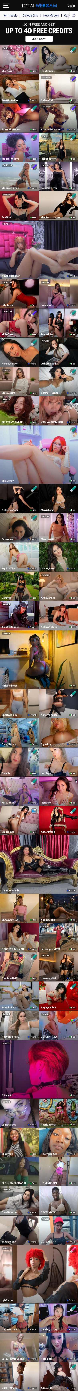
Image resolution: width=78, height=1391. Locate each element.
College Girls (30, 15)
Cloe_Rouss (9, 744)
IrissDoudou (48, 71)
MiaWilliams (47, 510)
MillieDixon (8, 334)
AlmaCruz (46, 1388)
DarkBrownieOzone (13, 1359)
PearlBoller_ (48, 1124)
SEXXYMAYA (48, 1212)
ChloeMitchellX (10, 890)
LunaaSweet (9, 1124)
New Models (51, 15)
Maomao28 (47, 539)
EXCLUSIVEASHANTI (14, 1183)
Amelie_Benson (11, 276)
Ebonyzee (7, 1154)
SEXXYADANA (10, 919)
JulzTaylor (47, 773)
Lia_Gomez (8, 832)
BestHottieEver (11, 100)
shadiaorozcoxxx (50, 217)
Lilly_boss (7, 305)
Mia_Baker (8, 71)
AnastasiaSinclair (50, 129)
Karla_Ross (8, 802)
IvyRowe (46, 802)
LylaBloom (7, 1300)
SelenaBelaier (49, 627)
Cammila (6, 597)
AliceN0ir (7, 1095)
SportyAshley (9, 715)
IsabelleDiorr (48, 158)
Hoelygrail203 (49, 1154)
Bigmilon (46, 744)
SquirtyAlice (9, 568)
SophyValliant (48, 1007)
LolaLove (46, 305)
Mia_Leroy (8, 480)
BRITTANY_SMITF (12, 422)
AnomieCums (10, 1329)
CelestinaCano (10, 510)
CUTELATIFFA (49, 1036)
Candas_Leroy (49, 1329)
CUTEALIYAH (48, 1241)
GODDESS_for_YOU (13, 949)
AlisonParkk (48, 832)
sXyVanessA (9, 1241)
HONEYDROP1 (49, 1183)
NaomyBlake (48, 919)
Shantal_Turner (49, 393)
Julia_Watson (48, 363)
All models (10, 15)
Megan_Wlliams (10, 158)
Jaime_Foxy (47, 568)
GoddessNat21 (10, 978)
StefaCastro (8, 393)
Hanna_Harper (10, 363)
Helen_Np (46, 1359)
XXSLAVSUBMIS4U (52, 422)
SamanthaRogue (11, 129)
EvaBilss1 (7, 217)
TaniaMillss (47, 334)
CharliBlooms (9, 1212)
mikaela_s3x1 (48, 978)
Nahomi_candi (49, 715)
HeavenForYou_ (11, 1036)
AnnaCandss (48, 597)
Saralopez (7, 539)
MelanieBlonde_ (11, 188)
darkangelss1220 (50, 949)
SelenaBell (47, 100)
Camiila (6, 773)
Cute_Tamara (9, 1388)
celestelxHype (49, 188)
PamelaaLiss (9, 1007)
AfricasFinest (9, 685)
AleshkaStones (10, 627)
